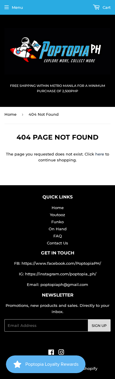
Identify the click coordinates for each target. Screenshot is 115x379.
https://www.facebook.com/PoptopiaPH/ (61, 263)
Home (10, 114)
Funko (57, 221)
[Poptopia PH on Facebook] (51, 353)
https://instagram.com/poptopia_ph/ (60, 274)
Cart (106, 7)
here (99, 154)
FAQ (57, 236)
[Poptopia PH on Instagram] (61, 353)
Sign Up (99, 325)
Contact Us (57, 243)
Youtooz (57, 214)
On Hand (58, 228)
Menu (17, 7)
